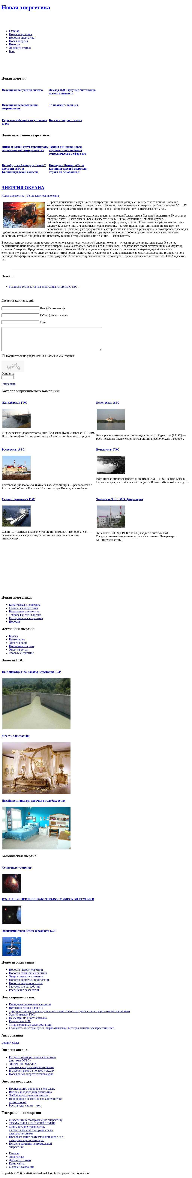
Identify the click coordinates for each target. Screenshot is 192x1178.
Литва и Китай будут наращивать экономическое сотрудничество (25, 148)
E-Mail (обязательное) (54, 315)
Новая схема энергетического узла (31, 1074)
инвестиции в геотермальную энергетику (35, 1120)
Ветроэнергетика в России (26, 1007)
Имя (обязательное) (52, 308)
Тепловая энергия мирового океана (31, 1067)
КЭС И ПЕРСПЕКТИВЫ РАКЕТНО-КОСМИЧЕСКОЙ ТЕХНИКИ (48, 899)
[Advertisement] (146, 20)
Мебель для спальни (15, 735)
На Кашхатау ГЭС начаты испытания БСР (31, 671)
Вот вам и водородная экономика (30, 1092)
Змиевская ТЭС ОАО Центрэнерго (119, 499)
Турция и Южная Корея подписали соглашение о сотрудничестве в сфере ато (67, 150)
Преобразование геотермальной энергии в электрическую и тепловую (36, 1138)
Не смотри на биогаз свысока (28, 1017)
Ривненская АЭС (20, 1021)
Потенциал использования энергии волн (20, 106)
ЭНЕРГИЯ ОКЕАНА (23, 187)
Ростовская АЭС (13, 449)
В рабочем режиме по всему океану (32, 1070)
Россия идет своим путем (25, 1105)
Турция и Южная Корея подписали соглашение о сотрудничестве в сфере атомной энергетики (69, 1011)
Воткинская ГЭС (107, 449)
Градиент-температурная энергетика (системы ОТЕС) (43, 286)
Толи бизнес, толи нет (63, 105)
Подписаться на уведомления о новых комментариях (40, 355)
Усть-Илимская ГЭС (22, 1014)
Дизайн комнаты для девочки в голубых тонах (33, 800)
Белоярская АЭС (108, 402)
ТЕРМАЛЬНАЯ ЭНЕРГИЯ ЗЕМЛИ (32, 1123)
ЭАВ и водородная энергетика (28, 1095)
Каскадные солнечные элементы (30, 1004)
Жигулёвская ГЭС (14, 402)
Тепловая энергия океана (43, 195)
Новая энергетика (13, 195)
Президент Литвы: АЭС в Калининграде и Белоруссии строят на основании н (68, 169)
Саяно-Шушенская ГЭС (18, 499)
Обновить (8, 373)
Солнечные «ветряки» (17, 867)
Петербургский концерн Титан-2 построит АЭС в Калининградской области (24, 169)
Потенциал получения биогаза (22, 90)
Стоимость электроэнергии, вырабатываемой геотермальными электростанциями (61, 1028)
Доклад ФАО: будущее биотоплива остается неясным (72, 91)
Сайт (43, 322)
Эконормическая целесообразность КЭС (29, 930)
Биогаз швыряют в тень (65, 120)
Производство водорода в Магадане (32, 1088)
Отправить (8, 383)
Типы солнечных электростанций (30, 1024)
